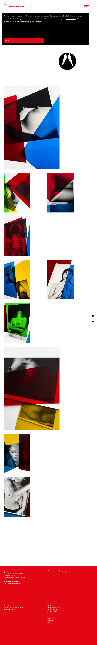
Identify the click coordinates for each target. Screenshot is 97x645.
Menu (88, 6)
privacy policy (26, 21)
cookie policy (39, 21)
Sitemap (50, 614)
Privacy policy (52, 609)
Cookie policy (52, 611)
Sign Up (85, 6)
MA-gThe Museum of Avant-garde (14, 6)
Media (49, 605)
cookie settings (71, 19)
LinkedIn (50, 622)
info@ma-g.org (61, 571)
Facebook (50, 618)
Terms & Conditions (53, 607)
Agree (7, 40)
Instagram (50, 620)
